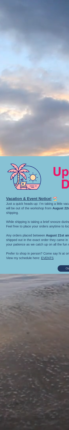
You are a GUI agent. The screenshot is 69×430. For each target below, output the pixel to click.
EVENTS (47, 258)
